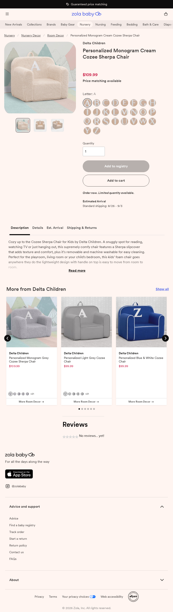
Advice (13, 518)
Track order (16, 532)
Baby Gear (68, 24)
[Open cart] (166, 14)
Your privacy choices (75, 596)
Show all (162, 289)
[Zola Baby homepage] (86, 14)
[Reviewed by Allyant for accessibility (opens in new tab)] (133, 596)
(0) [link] (106, 64)
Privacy (39, 596)
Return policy (18, 545)
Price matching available (102, 81)
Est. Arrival (55, 228)
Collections (34, 24)
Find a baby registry (22, 525)
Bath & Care (151, 24)
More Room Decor (30, 401)
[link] (91, 64)
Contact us (16, 552)
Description (20, 228)
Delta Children (94, 43)
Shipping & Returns (82, 228)
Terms (53, 596)
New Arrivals (13, 24)
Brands (51, 24)
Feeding (116, 24)
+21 (32, 393)
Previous (7, 338)
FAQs (12, 559)
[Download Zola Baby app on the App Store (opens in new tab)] (19, 474)
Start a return (18, 538)
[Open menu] (7, 14)
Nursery (85, 24)
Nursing (100, 24)
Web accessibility (112, 596)
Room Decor (55, 35)
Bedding (132, 24)
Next (165, 338)
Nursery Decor (31, 35)
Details (37, 228)
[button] (87, 102)
